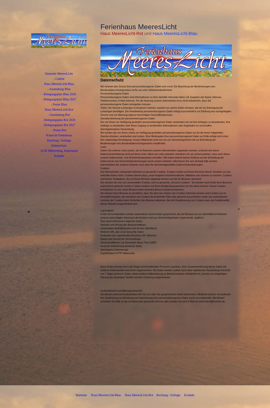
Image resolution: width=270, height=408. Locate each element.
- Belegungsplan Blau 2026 (59, 94)
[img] (59, 40)
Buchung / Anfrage (59, 140)
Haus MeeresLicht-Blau (59, 84)
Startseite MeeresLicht (59, 73)
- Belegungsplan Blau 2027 (59, 99)
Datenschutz (59, 145)
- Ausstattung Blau (59, 89)
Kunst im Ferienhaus (59, 135)
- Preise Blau (59, 104)
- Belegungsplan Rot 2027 (58, 125)
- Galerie (59, 78)
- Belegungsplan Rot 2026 (58, 120)
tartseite (82, 395)
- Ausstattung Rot (59, 114)
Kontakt (59, 155)
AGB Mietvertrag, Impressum (59, 150)
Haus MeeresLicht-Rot (59, 109)
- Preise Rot (59, 130)
